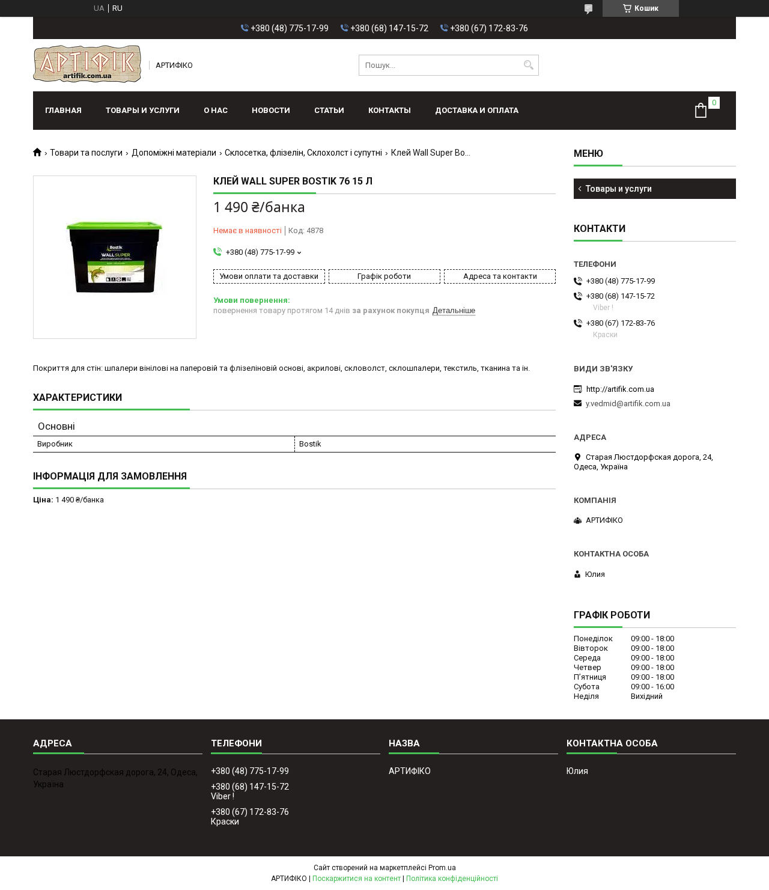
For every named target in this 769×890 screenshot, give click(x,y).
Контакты (389, 110)
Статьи (329, 110)
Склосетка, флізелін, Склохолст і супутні (303, 152)
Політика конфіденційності (452, 878)
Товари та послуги (86, 152)
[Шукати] (528, 65)
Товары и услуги (143, 110)
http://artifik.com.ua (620, 389)
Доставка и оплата (476, 110)
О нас (216, 110)
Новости (271, 110)
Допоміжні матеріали (174, 152)
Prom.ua (442, 868)
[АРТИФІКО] (87, 65)
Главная (63, 110)
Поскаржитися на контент (356, 878)
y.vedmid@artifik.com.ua (628, 403)
